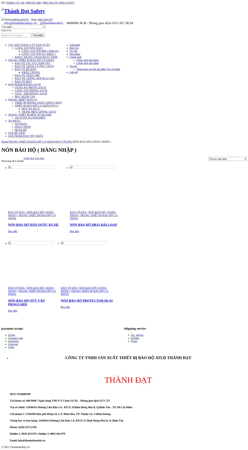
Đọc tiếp (12, 231)
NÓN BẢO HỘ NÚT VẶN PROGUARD (26, 302)
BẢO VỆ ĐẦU (64, 141)
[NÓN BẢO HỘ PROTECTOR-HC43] (87, 264)
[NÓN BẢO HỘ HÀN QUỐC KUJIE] (34, 188)
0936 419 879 (66, 2)
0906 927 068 (33, 2)
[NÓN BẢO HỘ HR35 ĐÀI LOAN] (96, 188)
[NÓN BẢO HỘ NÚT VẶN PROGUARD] (34, 264)
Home (4, 141)
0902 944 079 (50, 2)
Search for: (6, 30)
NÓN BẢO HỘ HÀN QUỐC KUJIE (33, 225)
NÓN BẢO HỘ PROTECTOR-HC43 (87, 300)
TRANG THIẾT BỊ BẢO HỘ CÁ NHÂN (32, 141)
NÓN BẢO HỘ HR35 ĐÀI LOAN (93, 225)
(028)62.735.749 (15, 2)
